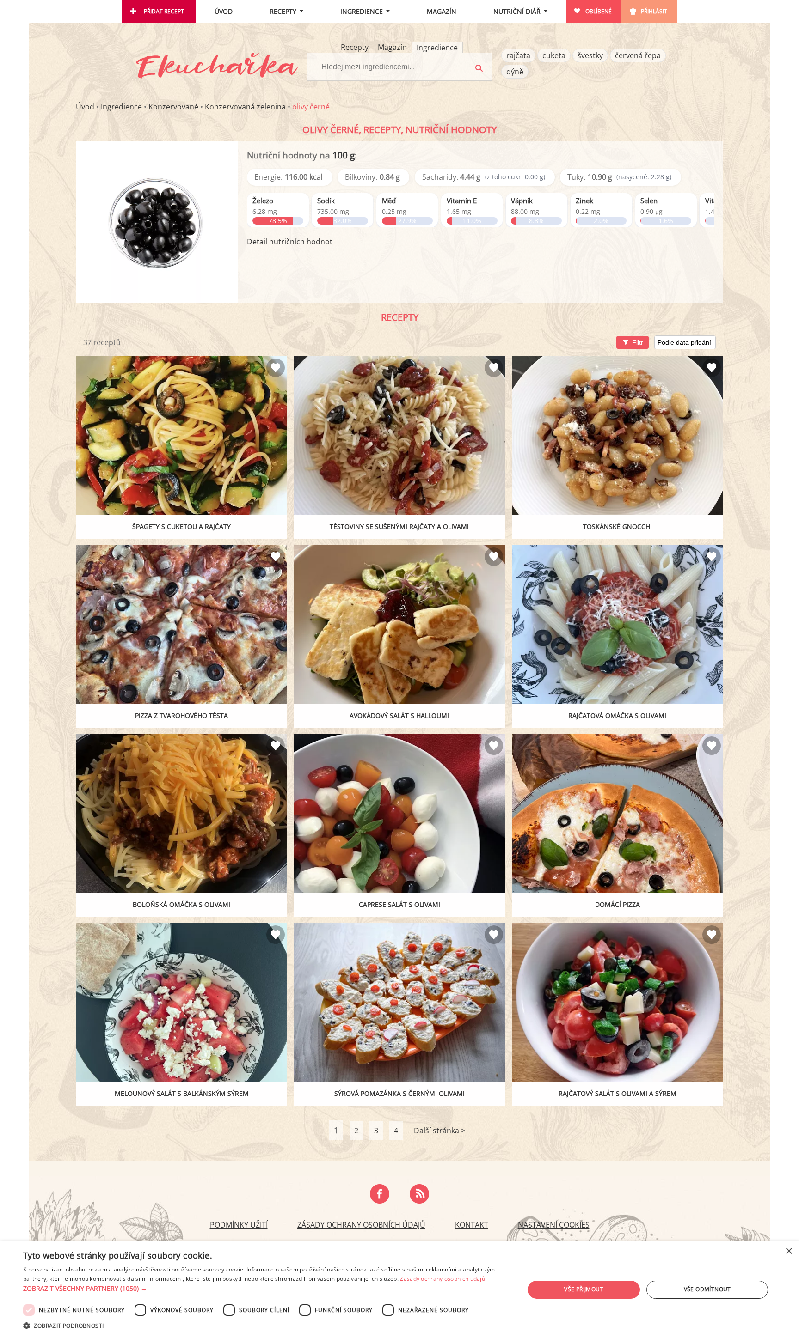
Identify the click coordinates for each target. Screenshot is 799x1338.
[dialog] (399, 1289)
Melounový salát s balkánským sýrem (182, 1093)
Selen (649, 200)
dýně (514, 72)
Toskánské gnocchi (617, 526)
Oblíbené (598, 11)
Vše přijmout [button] (583, 1289)
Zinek (584, 200)
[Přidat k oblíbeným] (275, 368)
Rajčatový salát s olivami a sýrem (617, 1093)
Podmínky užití (239, 1225)
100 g (343, 155)
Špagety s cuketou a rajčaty (181, 526)
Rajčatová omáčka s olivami (617, 715)
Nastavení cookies (554, 1225)
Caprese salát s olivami (399, 904)
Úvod (224, 11)
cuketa (553, 55)
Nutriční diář (517, 11)
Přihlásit (654, 11)
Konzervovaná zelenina (245, 107)
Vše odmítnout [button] (707, 1289)
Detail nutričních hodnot (289, 242)
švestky (590, 55)
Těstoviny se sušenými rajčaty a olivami (399, 526)
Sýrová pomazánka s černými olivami (399, 1093)
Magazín (441, 11)
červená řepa (638, 55)
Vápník (522, 200)
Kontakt (471, 1225)
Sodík (326, 200)
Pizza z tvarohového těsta (181, 715)
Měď (389, 200)
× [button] (788, 1251)
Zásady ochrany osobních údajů (361, 1225)
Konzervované (173, 107)
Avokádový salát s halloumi (399, 715)
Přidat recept (164, 11)
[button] (266, 1288)
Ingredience (361, 11)
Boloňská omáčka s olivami (181, 904)
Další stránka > (439, 1130)
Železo (262, 200)
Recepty (283, 11)
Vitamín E (462, 200)
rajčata (518, 55)
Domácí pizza (617, 904)
